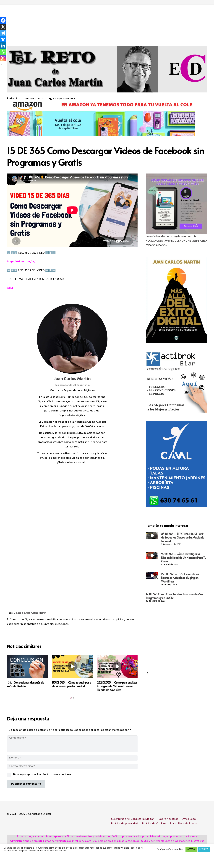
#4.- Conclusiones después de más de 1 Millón (25, 684)
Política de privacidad (124, 824)
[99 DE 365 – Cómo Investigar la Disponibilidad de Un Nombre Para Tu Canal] (152, 555)
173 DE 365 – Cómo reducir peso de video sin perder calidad (71, 684)
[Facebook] (3, 20)
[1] (176, 300)
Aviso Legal (189, 819)
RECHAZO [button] (203, 849)
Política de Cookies (154, 824)
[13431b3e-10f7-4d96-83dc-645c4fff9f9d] (176, 204)
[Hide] (1, 64)
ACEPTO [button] (191, 849)
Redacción (13, 99)
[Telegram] (3, 33)
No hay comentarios (64, 99)
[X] (3, 27)
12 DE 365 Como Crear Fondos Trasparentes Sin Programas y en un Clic (174, 596)
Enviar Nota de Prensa (183, 824)
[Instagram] (3, 58)
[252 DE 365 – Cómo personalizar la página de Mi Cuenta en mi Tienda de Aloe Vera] (117, 666)
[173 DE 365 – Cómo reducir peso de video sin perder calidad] (72, 666)
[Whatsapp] (3, 52)
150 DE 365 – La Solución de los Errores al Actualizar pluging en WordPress (180, 577)
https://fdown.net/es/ (21, 262)
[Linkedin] (3, 45)
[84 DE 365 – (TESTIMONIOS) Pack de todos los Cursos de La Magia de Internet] (152, 535)
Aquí (10, 288)
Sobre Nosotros (168, 819)
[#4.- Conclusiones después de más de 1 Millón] (27, 666)
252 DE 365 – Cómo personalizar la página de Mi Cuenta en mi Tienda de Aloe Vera (117, 686)
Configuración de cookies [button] (170, 849)
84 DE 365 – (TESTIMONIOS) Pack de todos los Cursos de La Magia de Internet (182, 537)
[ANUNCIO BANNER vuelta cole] (107, 118)
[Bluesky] (3, 39)
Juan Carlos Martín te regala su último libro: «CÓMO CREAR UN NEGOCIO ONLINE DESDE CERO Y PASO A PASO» (176, 241)
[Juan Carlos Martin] (72, 339)
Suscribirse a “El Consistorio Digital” (132, 819)
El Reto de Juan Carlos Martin (30, 613)
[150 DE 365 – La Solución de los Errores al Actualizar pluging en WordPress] (152, 575)
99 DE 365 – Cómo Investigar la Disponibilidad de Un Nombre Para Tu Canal (183, 557)
